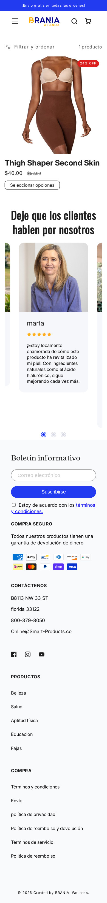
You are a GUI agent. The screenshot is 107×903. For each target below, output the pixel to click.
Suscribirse (53, 492)
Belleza (18, 693)
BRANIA (62, 893)
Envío (16, 800)
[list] (53, 335)
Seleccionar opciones (32, 185)
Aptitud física (24, 720)
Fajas (16, 748)
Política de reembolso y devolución (47, 828)
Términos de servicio (32, 842)
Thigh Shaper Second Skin (52, 162)
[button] (15, 21)
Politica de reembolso (33, 856)
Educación (22, 734)
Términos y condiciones (35, 787)
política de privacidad (33, 814)
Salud (16, 706)
